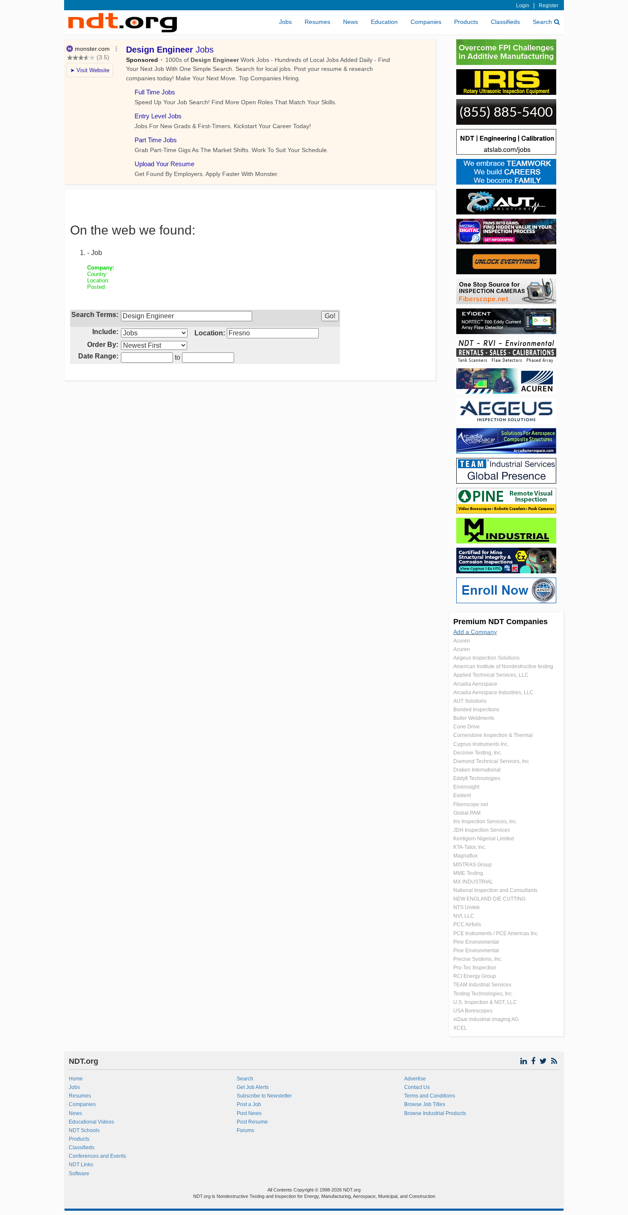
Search (542, 21)
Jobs (285, 21)
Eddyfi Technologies (476, 778)
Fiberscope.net (470, 804)
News (350, 21)
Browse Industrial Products (435, 1113)
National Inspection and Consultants (495, 890)
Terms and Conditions (429, 1096)
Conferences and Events (97, 1156)
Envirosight (466, 787)
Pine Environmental (476, 942)
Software (79, 1174)
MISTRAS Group (472, 865)
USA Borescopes (473, 1011)
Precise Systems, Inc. (477, 959)
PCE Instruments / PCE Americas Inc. (496, 933)
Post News (249, 1113)
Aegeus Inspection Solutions (486, 658)
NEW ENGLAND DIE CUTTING (489, 899)
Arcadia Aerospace (475, 684)
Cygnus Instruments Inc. (481, 744)
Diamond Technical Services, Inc (491, 761)
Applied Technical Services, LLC (490, 675)
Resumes (317, 21)
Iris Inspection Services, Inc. (485, 822)
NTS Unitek (466, 907)
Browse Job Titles (424, 1104)
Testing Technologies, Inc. (483, 994)
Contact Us (417, 1087)
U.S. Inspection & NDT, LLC (485, 1002)
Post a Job (249, 1104)
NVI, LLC (463, 916)
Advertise (415, 1079)
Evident (462, 795)
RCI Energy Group (474, 976)
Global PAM (467, 813)
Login (522, 6)
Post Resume (252, 1122)
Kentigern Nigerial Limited (483, 839)
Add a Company (475, 631)
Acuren (461, 641)
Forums (245, 1130)
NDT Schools (84, 1130)
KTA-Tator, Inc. (469, 847)
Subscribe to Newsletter (264, 1096)
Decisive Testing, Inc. (477, 753)
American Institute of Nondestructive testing (503, 666)
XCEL (460, 1028)
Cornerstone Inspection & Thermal (493, 735)
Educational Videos (91, 1122)
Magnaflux (465, 856)
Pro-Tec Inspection (474, 968)
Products (466, 21)
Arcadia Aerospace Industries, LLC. (494, 693)
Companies (426, 21)
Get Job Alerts (253, 1087)
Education (384, 21)
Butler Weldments (473, 718)
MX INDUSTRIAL (473, 882)
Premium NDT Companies (500, 621)
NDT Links (81, 1165)
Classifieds (505, 21)
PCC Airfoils (467, 924)
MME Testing (468, 873)
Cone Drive (466, 727)
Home (76, 1079)
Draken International (477, 770)
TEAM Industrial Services (482, 985)
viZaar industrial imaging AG (486, 1019)
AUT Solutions (470, 701)
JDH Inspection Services (481, 830)
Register (548, 6)
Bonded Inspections (476, 710)
